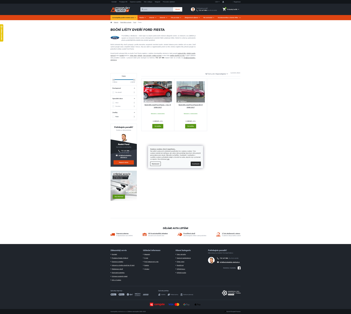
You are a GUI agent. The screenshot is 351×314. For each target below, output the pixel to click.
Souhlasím (195, 164)
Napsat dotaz (123, 162)
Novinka (125, 106)
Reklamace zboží (117, 269)
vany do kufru (147, 55)
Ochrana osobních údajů (119, 276)
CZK (216, 2)
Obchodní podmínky (118, 273)
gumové (113, 55)
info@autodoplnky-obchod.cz (125, 156)
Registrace (237, 2)
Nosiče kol (180, 265)
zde (168, 159)
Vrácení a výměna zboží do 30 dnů (123, 265)
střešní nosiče (191, 53)
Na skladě (125, 92)
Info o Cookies (116, 280)
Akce (125, 103)
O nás (146, 258)
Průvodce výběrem (169, 2)
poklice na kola (157, 55)
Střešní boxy (181, 269)
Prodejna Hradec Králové (120, 258)
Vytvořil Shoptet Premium (233, 311)
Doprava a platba (135, 2)
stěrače (139, 55)
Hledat (177, 9)
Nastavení (155, 164)
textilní (122, 55)
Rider (125, 116)
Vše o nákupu (148, 2)
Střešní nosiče (181, 273)
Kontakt (114, 2)
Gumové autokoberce (184, 258)
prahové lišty (182, 53)
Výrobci (146, 269)
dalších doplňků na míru (177, 55)
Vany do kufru (181, 254)
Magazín (157, 2)
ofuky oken (133, 55)
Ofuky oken (180, 262)
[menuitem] (124, 17)
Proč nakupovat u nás (151, 262)
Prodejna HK (123, 2)
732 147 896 (203, 10)
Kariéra (146, 265)
